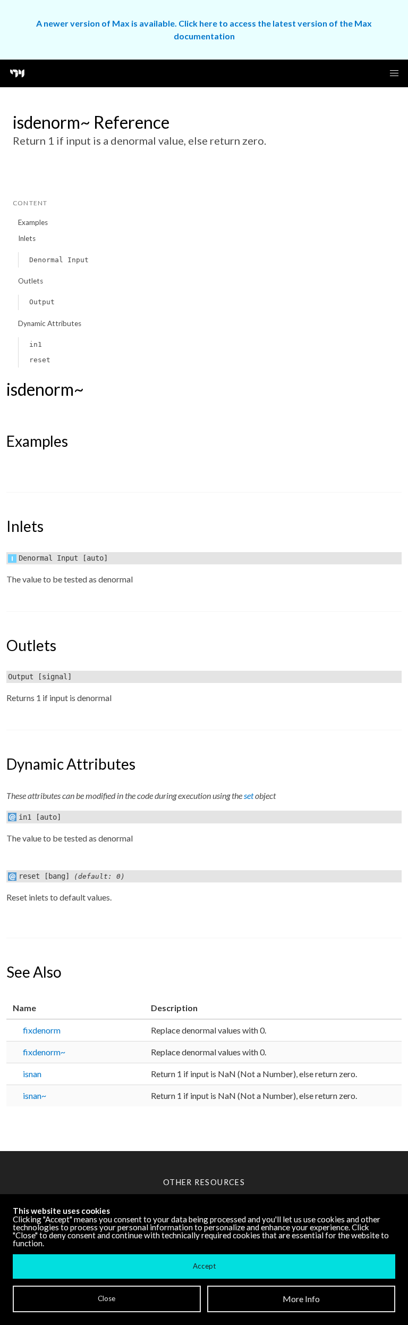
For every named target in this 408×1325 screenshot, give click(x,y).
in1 (35, 344)
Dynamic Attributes (49, 323)
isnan (32, 1074)
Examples (33, 222)
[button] (394, 73)
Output (42, 302)
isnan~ (34, 1095)
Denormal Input (59, 260)
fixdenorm (42, 1030)
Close (106, 1298)
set (248, 795)
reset (39, 360)
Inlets (27, 238)
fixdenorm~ (44, 1052)
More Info (301, 1299)
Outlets (30, 281)
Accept (204, 1266)
